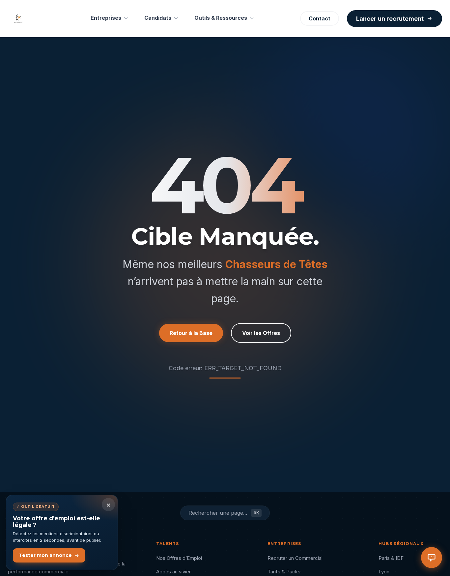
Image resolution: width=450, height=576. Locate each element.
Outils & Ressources (220, 17)
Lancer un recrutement (390, 18)
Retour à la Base (191, 333)
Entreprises (106, 17)
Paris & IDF (391, 558)
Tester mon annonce (45, 555)
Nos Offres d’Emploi (179, 558)
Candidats (157, 17)
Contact (319, 18)
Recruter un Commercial (295, 558)
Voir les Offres (261, 333)
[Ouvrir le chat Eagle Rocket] (431, 557)
